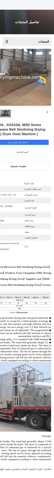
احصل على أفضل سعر (18, 142)
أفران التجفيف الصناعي (31, 469)
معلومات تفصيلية (18, 166)
